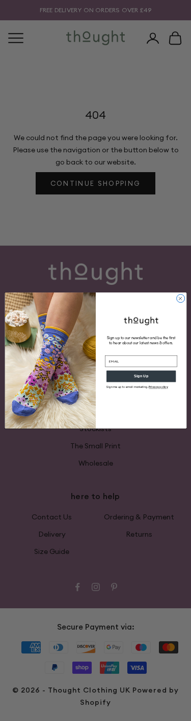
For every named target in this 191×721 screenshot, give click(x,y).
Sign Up (141, 376)
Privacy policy (158, 387)
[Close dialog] (180, 298)
